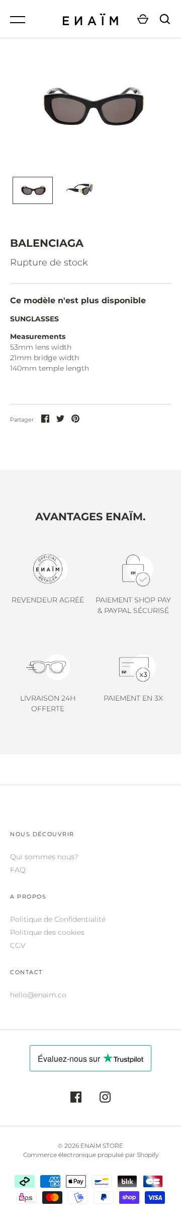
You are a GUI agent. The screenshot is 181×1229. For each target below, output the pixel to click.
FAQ (18, 869)
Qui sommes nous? (44, 856)
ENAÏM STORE (101, 1145)
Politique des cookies (47, 932)
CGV (18, 945)
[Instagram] (105, 1098)
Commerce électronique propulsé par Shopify (90, 1154)
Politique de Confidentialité (58, 919)
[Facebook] (75, 1098)
